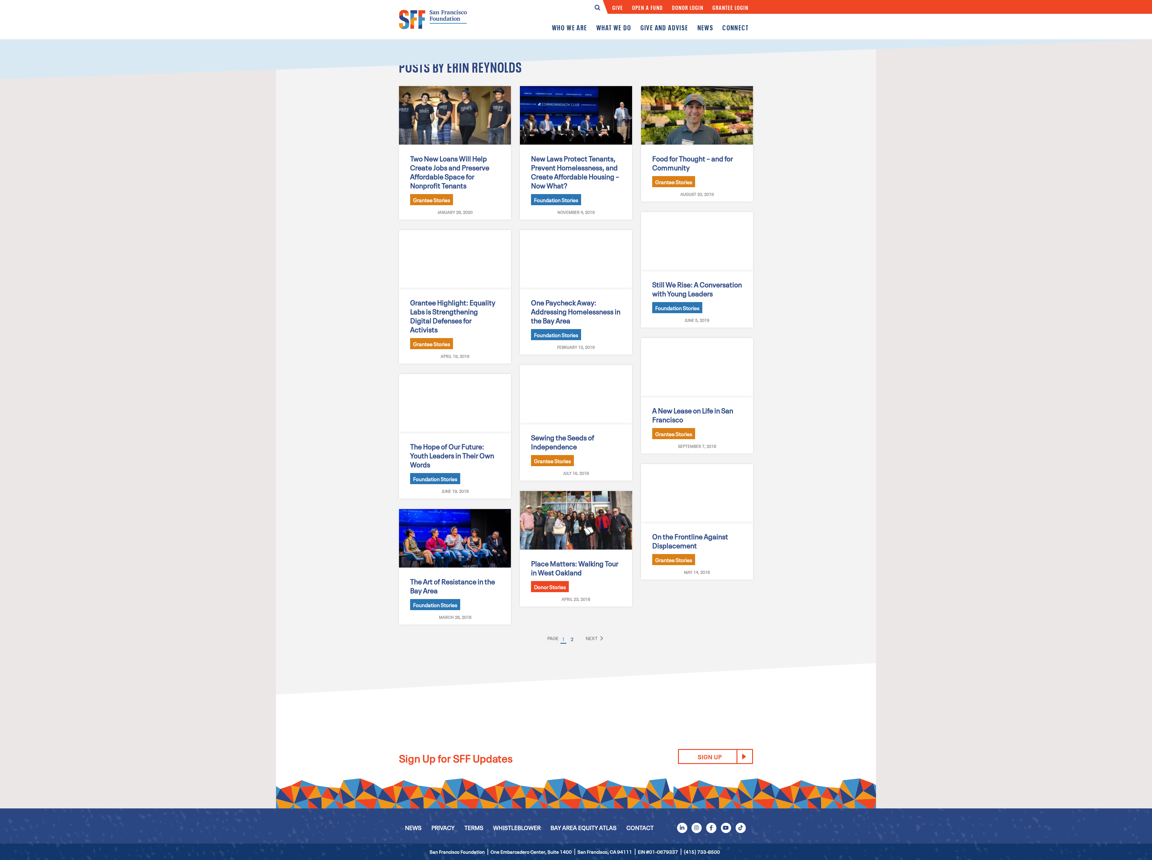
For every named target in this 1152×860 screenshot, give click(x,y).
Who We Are (569, 27)
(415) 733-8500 (702, 851)
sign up (710, 756)
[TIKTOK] (740, 827)
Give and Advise (664, 27)
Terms (473, 827)
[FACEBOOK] (711, 827)
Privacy (442, 827)
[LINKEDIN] (681, 827)
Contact (640, 827)
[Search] (597, 9)
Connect (735, 27)
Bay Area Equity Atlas (583, 827)
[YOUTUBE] (726, 827)
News (706, 27)
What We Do (614, 27)
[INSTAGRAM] (696, 827)
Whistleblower (517, 827)
